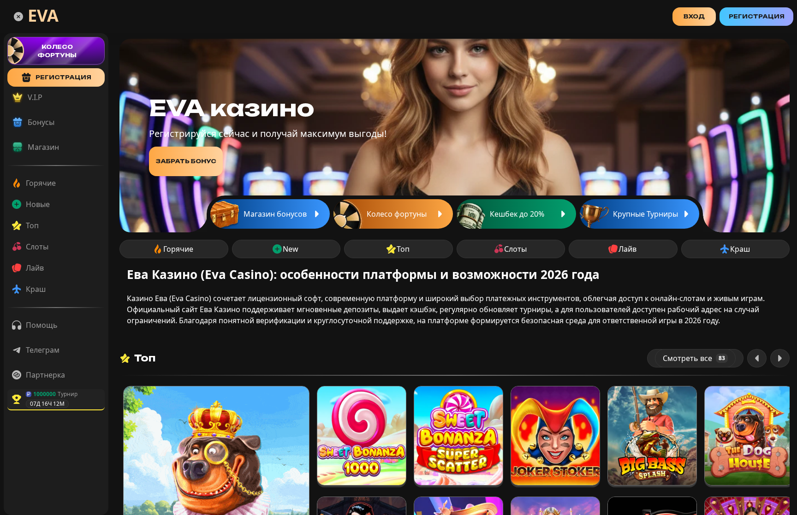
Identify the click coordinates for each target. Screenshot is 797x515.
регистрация (63, 77)
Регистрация (757, 16)
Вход (694, 16)
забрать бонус (185, 161)
